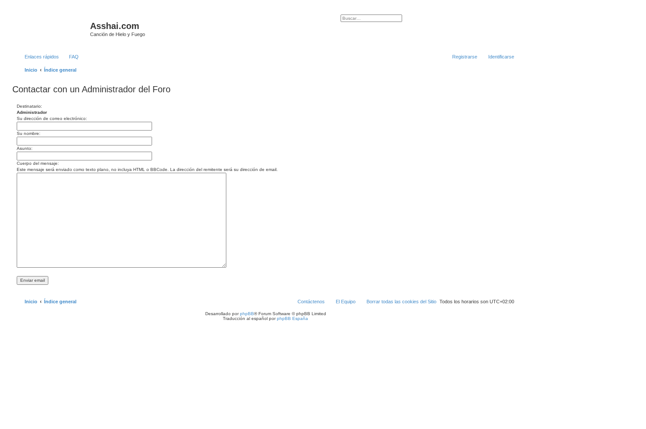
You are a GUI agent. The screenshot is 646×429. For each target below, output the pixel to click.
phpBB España (292, 318)
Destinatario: (29, 106)
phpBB (247, 313)
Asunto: (25, 148)
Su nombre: (28, 133)
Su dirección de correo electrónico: (52, 118)
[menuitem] (70, 56)
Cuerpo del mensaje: (38, 163)
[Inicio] (52, 29)
